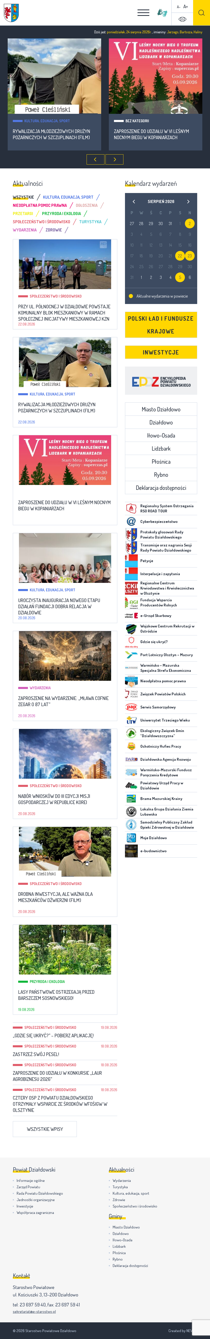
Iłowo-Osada (161, 435)
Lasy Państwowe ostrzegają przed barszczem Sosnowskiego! (56, 995)
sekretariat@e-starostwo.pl (34, 1311)
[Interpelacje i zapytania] (131, 573)
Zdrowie (119, 1199)
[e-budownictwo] (131, 851)
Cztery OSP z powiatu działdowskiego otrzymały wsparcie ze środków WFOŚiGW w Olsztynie (60, 1104)
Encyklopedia (161, 381)
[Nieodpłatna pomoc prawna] (131, 681)
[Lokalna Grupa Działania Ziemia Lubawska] (131, 811)
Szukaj (201, 12)
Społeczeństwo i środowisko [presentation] (41, 221)
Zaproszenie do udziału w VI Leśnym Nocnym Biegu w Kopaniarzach (151, 134)
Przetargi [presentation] (23, 213)
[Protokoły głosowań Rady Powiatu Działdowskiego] (131, 534)
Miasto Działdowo (161, 409)
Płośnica (161, 461)
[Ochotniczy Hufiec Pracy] (131, 746)
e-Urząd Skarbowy (155, 615)
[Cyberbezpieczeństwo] (131, 521)
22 (180, 255)
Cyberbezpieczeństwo (158, 521)
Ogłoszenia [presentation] (87, 205)
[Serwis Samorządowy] (131, 707)
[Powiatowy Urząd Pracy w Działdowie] (131, 785)
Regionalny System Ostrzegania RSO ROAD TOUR (167, 508)
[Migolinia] (162, 13)
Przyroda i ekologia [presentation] (61, 213)
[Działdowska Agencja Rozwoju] (131, 759)
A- (179, 7)
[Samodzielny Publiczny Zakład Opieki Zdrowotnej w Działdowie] (131, 824)
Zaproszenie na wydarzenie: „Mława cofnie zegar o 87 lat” (63, 701)
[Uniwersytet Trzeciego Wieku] (131, 720)
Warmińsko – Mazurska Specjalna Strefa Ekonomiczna (165, 668)
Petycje (146, 560)
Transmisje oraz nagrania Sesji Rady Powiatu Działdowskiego (166, 548)
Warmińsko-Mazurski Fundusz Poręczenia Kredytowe (166, 772)
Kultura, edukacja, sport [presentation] (68, 197)
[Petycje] (131, 560)
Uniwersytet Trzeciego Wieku (165, 720)
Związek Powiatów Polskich (163, 694)
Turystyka (120, 1186)
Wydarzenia (40, 688)
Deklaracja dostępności (161, 487)
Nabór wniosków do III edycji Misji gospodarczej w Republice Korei (54, 799)
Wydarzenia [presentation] (25, 229)
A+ (185, 6)
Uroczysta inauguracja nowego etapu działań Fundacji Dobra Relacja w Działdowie (59, 606)
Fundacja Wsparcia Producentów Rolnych (158, 602)
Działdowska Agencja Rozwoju (165, 759)
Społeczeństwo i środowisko (56, 296)
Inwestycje (161, 352)
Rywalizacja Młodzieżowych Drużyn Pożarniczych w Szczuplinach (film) (51, 134)
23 (190, 255)
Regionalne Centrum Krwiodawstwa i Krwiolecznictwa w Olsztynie (167, 588)
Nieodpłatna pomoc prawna (163, 680)
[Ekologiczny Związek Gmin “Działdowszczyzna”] (131, 733)
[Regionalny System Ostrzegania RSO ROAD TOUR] (131, 508)
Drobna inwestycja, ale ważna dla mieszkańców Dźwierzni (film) (55, 897)
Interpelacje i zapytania (160, 573)
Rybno (161, 474)
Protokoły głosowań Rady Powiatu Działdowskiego (161, 535)
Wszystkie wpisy (45, 1129)
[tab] (28, 197)
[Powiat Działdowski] (11, 13)
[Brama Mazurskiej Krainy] (131, 798)
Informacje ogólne (31, 1180)
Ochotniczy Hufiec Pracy (160, 746)
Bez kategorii (137, 121)
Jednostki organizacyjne (36, 1199)
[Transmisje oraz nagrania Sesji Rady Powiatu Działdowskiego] (131, 547)
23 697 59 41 (67, 1304)
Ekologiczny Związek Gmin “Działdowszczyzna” (162, 733)
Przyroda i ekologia (47, 981)
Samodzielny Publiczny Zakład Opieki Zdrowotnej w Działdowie (167, 825)
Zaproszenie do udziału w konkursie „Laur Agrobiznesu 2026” (57, 1076)
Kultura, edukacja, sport (47, 121)
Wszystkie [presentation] (23, 197)
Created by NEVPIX (183, 1330)
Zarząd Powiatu (28, 1186)
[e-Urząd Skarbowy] (131, 615)
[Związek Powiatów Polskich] (131, 694)
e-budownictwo (153, 850)
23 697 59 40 (33, 1304)
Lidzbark (161, 448)
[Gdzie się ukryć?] (131, 641)
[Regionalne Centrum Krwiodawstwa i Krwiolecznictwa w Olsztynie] (131, 588)
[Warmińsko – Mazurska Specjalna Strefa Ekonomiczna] (131, 668)
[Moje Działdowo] (131, 837)
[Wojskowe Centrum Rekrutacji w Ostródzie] (131, 628)
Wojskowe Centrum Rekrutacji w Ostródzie (167, 629)
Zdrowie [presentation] (54, 229)
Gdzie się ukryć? (154, 641)
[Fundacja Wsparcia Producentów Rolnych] (131, 602)
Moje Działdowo (153, 837)
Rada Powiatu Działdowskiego (40, 1193)
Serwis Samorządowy (158, 707)
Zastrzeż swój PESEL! (36, 1054)
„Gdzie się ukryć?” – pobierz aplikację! (53, 1035)
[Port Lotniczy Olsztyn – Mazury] (131, 654)
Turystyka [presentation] (90, 221)
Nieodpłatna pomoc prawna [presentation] (40, 205)
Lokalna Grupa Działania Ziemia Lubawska (166, 812)
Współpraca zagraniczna (35, 1212)
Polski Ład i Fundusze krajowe (161, 325)
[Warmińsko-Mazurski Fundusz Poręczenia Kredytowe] (131, 772)
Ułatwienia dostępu (182, 19)
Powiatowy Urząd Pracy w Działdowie (161, 785)
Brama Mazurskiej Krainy (161, 798)
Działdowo (161, 422)
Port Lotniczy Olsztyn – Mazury (166, 654)
